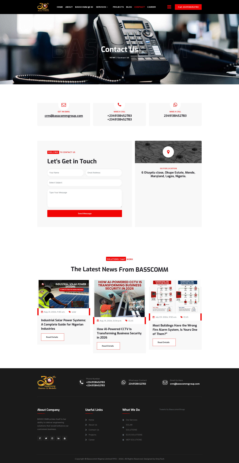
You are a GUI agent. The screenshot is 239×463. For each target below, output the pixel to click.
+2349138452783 (95, 382)
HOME (60, 7)
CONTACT (139, 7)
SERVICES (101, 7)
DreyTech (160, 459)
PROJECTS (118, 7)
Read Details (52, 337)
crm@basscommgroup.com (185, 383)
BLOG (129, 7)
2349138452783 (137, 383)
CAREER (151, 7)
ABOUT (69, 7)
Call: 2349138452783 (188, 7)
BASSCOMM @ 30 (84, 7)
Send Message (84, 213)
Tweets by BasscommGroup (172, 409)
